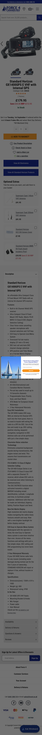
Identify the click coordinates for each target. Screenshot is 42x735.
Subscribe (31, 370)
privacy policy (28, 373)
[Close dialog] (40, 358)
